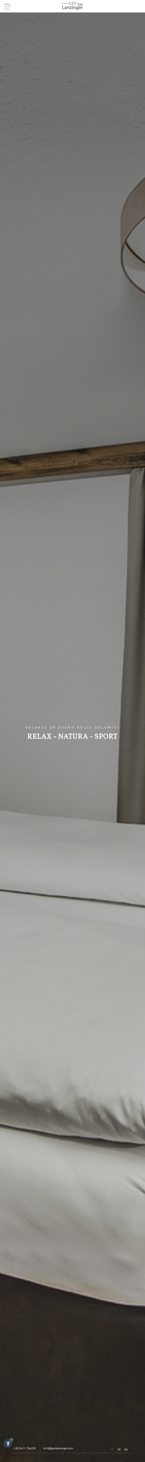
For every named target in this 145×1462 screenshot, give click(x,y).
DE (119, 1449)
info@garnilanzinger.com (58, 1448)
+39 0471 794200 (25, 1448)
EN (125, 1449)
